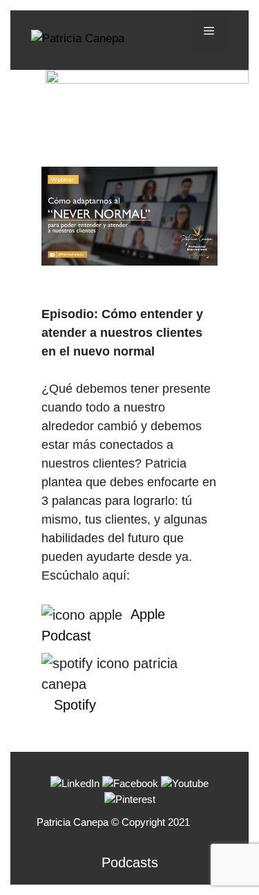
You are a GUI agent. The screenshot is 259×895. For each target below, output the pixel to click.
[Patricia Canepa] (77, 37)
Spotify (75, 704)
